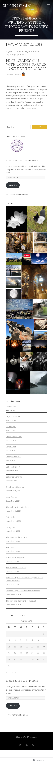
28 (32, 659)
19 (21, 653)
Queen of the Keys (14, 436)
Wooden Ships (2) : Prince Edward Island (23, 590)
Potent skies (11, 517)
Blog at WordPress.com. (26, 737)
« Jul (7, 672)
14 (32, 646)
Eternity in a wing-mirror (16, 557)
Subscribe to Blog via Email (22, 160)
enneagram (27, 51)
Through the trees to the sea (18, 507)
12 (21, 646)
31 (9, 665)
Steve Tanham (14, 74)
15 (38, 646)
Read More (31, 108)
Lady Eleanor (11, 497)
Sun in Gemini (17, 5)
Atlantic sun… (11, 406)
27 (27, 659)
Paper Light (11, 446)
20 (27, 653)
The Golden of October (16, 567)
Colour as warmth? (14, 477)
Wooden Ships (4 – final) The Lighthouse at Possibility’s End (24, 579)
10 (9, 646)
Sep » (13, 672)
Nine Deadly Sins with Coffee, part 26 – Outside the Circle (26, 64)
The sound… (11, 547)
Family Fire (10, 527)
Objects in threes (13, 416)
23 (44, 653)
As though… (11, 426)
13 (27, 646)
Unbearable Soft (13, 467)
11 (15, 646)
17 (9, 653)
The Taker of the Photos (16, 537)
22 (38, 653)
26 (21, 659)
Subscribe (13, 185)
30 (44, 659)
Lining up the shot (13, 456)
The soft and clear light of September (22, 601)
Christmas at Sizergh (15, 487)
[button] (16, 219)
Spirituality (20, 54)
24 (9, 659)
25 (15, 659)
